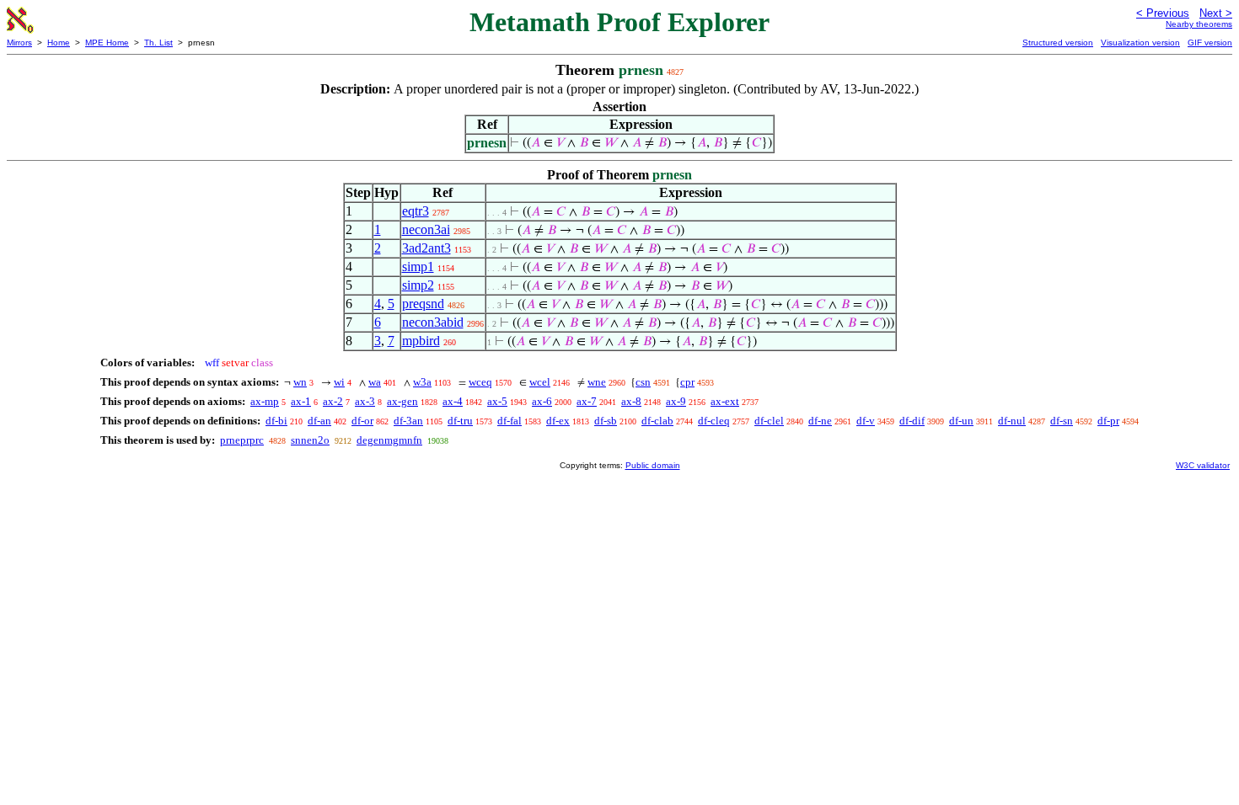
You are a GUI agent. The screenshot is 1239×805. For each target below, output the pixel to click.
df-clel (769, 420)
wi (339, 382)
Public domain (652, 465)
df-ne (820, 420)
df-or (362, 420)
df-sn (1061, 420)
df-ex (558, 420)
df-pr (1108, 420)
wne (596, 382)
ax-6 (542, 401)
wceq (480, 382)
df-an (319, 420)
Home (58, 42)
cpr (687, 382)
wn (300, 382)
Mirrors (19, 42)
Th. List (158, 42)
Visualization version (1140, 42)
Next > (1215, 13)
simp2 (418, 285)
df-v (865, 420)
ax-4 (452, 401)
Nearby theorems (1199, 24)
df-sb (605, 420)
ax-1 (301, 401)
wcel (539, 382)
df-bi (276, 420)
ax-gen (402, 401)
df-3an (408, 420)
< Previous (1162, 13)
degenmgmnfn (389, 440)
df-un (961, 420)
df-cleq (714, 420)
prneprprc (242, 440)
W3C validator (1203, 465)
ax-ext (725, 401)
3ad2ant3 (426, 248)
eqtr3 (415, 211)
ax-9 (676, 401)
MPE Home (107, 42)
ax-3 (365, 401)
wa (374, 382)
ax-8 (631, 401)
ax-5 (497, 401)
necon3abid (433, 322)
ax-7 (587, 401)
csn (643, 382)
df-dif (912, 420)
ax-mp (264, 401)
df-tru (460, 420)
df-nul (1012, 420)
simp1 (418, 266)
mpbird (421, 340)
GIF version (1210, 42)
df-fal (509, 420)
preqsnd (423, 303)
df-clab (657, 420)
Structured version (1057, 42)
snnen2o (310, 440)
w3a (422, 382)
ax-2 (333, 401)
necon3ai (426, 229)
